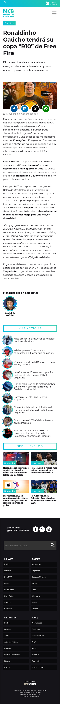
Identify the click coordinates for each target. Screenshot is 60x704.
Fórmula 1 (36, 661)
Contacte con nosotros (30, 696)
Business (36, 629)
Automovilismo (11, 642)
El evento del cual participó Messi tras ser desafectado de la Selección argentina (34, 410)
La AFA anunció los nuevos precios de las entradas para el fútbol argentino (33, 375)
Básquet (8, 629)
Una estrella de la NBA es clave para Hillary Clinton (34, 363)
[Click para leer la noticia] (7, 340)
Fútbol (7, 623)
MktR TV (8, 577)
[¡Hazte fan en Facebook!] (35, 529)
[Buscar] (5, 3)
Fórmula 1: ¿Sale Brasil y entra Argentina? (31, 398)
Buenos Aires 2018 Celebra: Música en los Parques (33, 421)
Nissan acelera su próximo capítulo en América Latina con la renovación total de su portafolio (16, 471)
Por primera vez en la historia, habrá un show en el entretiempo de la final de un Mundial (34, 387)
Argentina (36, 564)
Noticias (7, 571)
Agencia (7, 602)
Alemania (36, 596)
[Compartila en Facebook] (14, 109)
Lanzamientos (38, 635)
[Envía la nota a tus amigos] (46, 109)
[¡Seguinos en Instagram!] (49, 529)
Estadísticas (9, 596)
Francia (35, 609)
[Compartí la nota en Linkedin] (24, 109)
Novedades (37, 623)
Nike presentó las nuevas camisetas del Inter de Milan (34, 340)
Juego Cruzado (38, 667)
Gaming (9, 23)
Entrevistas (9, 590)
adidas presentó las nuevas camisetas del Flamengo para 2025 (34, 351)
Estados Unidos (38, 577)
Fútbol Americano (12, 654)
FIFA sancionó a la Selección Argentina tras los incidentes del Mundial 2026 (43, 499)
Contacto (8, 609)
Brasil (34, 602)
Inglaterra (36, 571)
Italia (34, 590)
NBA (34, 642)
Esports (7, 648)
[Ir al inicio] (9, 13)
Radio (6, 583)
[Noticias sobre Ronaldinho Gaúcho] (10, 304)
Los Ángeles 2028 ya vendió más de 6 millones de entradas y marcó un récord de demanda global (15, 500)
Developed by (19, 682)
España (35, 583)
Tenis (6, 635)
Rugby (7, 667)
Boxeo (7, 661)
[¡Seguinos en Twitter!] (42, 529)
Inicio (6, 564)
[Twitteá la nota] (35, 109)
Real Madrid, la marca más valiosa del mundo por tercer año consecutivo (44, 470)
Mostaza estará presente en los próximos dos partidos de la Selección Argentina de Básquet (32, 433)
